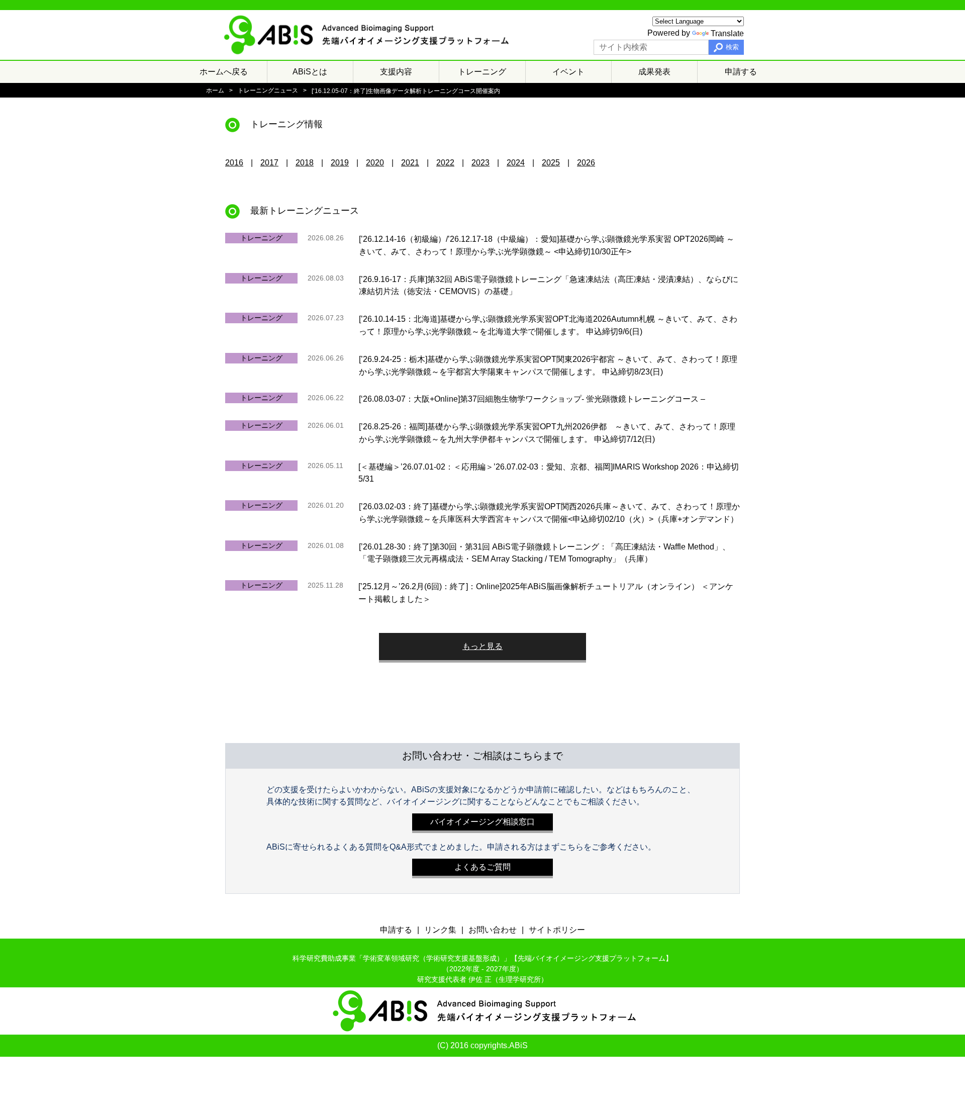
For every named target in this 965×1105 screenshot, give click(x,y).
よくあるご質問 (482, 867)
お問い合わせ (492, 930)
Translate (727, 33)
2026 (586, 162)
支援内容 (396, 71)
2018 (305, 162)
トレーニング (482, 71)
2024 (516, 162)
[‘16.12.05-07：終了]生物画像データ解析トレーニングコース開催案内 (406, 90)
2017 (269, 162)
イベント (568, 71)
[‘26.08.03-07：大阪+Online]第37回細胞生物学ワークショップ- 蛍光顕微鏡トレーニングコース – (532, 399)
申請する (741, 71)
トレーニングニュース (268, 90)
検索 (732, 47)
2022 (445, 162)
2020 (375, 162)
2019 (340, 162)
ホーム (215, 90)
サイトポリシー (557, 930)
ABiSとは (310, 71)
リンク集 (440, 930)
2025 (551, 162)
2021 (410, 162)
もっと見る (482, 646)
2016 (234, 162)
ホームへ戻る (224, 71)
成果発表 (654, 71)
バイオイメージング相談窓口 (482, 821)
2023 (480, 162)
